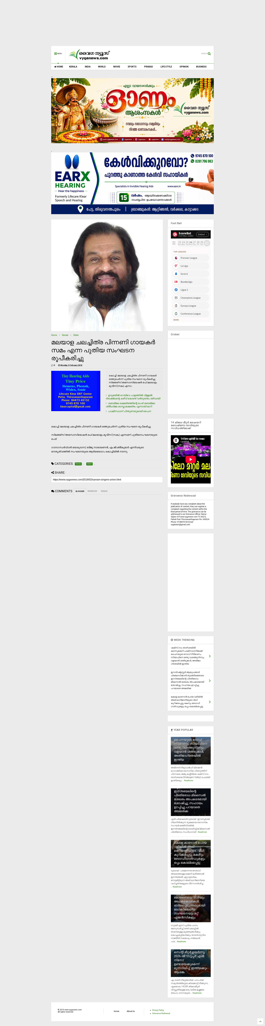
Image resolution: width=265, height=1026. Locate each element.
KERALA (73, 66)
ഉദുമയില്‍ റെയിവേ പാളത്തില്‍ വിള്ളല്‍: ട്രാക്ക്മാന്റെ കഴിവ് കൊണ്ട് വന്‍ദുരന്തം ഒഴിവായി (133, 397)
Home (54, 335)
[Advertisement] (132, 24)
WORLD (102, 66)
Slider (76, 335)
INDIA (87, 66)
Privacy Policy (158, 1010)
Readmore (188, 781)
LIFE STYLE (166, 66)
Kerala (65, 335)
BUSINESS (201, 66)
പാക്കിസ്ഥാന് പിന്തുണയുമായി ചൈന (129, 411)
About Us (131, 1011)
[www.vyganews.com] (89, 60)
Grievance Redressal (161, 1013)
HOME (59, 66)
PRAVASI (148, 66)
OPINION (184, 66)
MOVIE (116, 66)
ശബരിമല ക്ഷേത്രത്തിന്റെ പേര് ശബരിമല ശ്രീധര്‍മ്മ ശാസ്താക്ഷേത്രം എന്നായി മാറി (130, 405)
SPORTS (132, 66)
